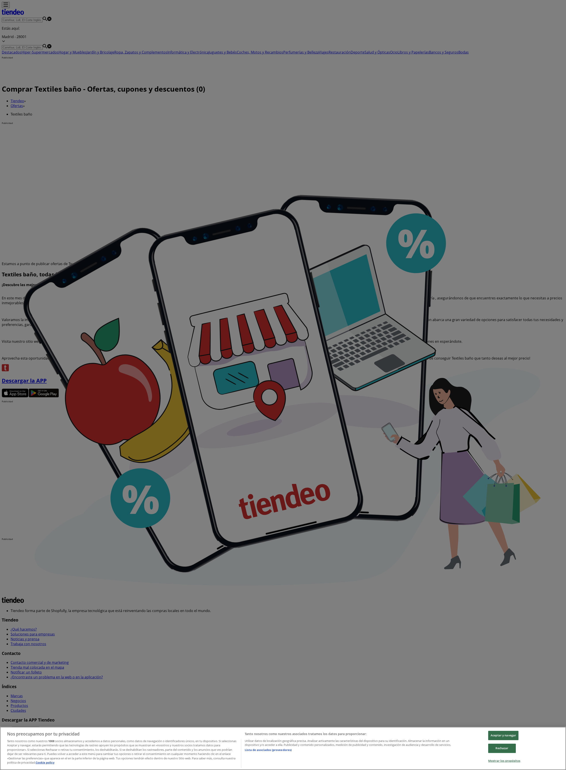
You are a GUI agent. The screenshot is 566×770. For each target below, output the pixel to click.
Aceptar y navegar (503, 735)
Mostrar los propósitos (504, 761)
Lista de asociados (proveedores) (268, 750)
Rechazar (501, 748)
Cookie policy (45, 762)
